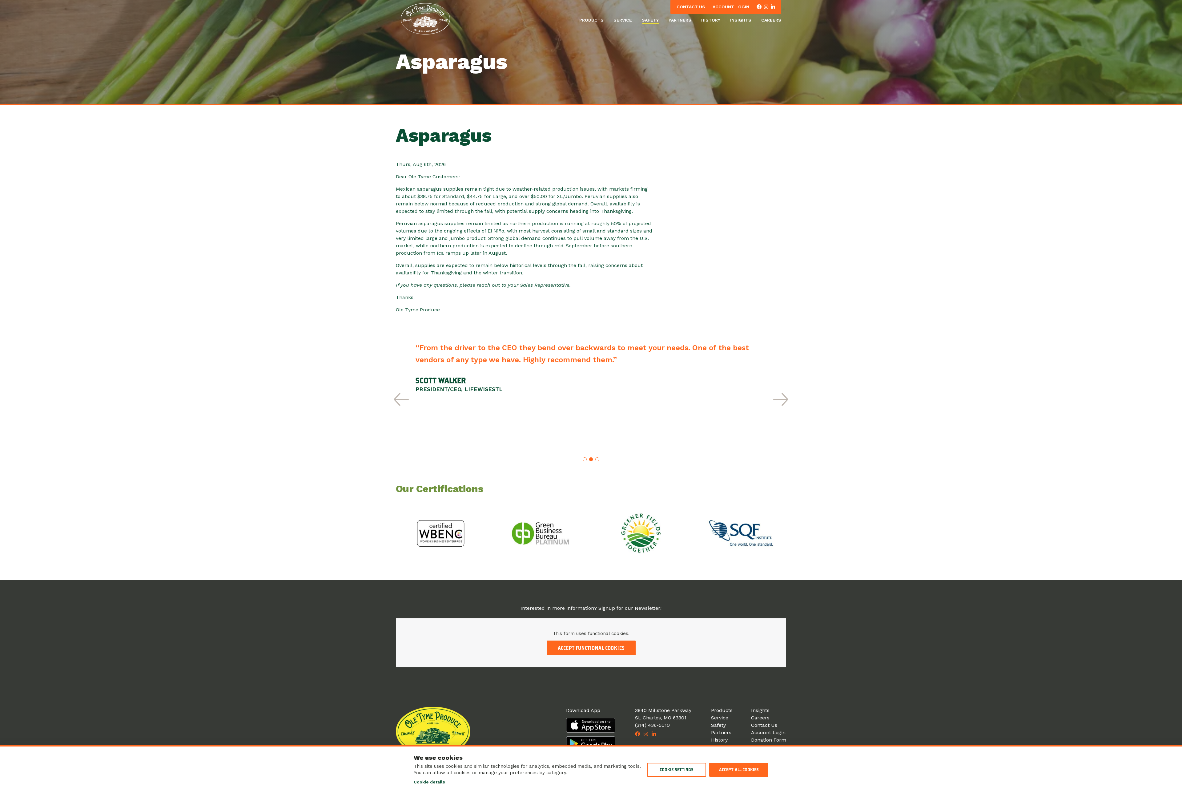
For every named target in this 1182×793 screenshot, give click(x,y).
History (710, 20)
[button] (401, 399)
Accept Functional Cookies (591, 648)
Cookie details (429, 781)
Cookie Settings (677, 769)
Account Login (731, 6)
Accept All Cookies (739, 769)
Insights (740, 20)
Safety (650, 20)
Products (591, 20)
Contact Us (691, 6)
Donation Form (768, 740)
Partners (680, 20)
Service (622, 20)
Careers (771, 20)
